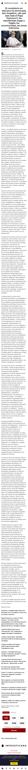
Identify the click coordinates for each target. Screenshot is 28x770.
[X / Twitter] (10, 768)
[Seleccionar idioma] (26, 3)
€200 (22, 723)
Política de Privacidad (14, 752)
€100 (14, 723)
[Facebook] (6, 768)
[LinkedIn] (14, 768)
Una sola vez (6, 712)
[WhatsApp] (17, 768)
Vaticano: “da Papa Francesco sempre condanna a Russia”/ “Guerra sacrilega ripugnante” (13, 654)
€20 (14, 718)
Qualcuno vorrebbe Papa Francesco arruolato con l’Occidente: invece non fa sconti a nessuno (13, 612)
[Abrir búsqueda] (22, 3)
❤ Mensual (13, 712)
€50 (6, 723)
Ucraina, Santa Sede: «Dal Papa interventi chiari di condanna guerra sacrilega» (13, 639)
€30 (22, 718)
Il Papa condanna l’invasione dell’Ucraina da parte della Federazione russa (10, 646)
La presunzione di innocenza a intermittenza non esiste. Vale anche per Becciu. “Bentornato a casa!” (13, 661)
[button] (14, 738)
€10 (6, 718)
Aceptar (14, 763)
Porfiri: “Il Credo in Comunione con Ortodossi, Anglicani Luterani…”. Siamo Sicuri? (12, 674)
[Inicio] (2, 768)
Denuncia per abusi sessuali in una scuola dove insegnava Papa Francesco (12, 695)
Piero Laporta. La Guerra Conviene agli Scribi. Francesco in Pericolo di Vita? (12, 682)
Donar (14, 730)
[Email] (21, 768)
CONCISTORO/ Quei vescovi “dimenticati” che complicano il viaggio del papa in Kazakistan (11, 631)
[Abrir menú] (25, 768)
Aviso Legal (14, 750)
